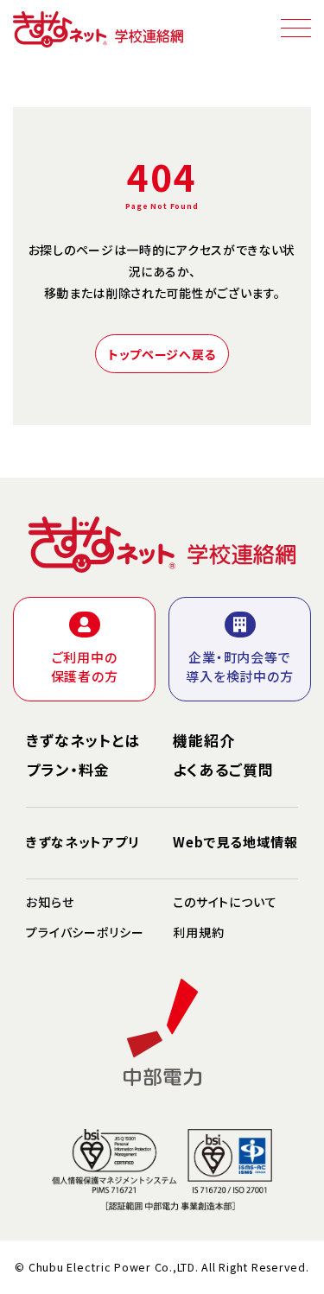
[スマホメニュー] (296, 27)
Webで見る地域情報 (235, 842)
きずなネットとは (83, 740)
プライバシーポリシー (84, 932)
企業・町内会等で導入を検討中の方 (239, 667)
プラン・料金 (68, 769)
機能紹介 (204, 740)
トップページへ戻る (162, 354)
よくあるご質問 (223, 769)
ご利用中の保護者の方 (84, 667)
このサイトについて (225, 902)
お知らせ (49, 902)
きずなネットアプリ (83, 842)
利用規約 (198, 932)
